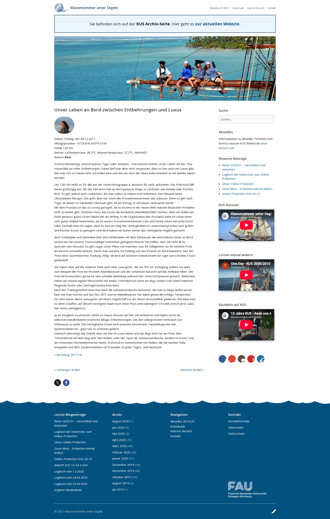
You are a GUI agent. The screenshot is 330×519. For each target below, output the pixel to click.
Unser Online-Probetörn (238, 184)
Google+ (232, 359)
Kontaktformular (239, 421)
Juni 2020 (118, 427)
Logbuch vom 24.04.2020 (70, 477)
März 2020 (119, 446)
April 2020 (119, 440)
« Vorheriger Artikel (67, 370)
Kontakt (272, 8)
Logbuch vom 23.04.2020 (70, 484)
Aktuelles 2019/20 (219, 8)
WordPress (260, 359)
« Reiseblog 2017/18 (68, 355)
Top (272, 511)
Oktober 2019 (121, 477)
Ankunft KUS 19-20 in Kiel (70, 465)
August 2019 (120, 483)
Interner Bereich (255, 8)
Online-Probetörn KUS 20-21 (241, 194)
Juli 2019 (117, 489)
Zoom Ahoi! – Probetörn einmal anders (247, 189)
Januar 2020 (120, 458)
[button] (57, 382)
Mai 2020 (118, 433)
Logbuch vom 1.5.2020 (69, 471)
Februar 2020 (121, 452)
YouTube (251, 359)
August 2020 (120, 421)
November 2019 (123, 471)
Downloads (238, 8)
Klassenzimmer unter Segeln (94, 7)
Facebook (222, 359)
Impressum (235, 427)
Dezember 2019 (123, 465)
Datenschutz (236, 433)
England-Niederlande (68, 490)
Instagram (241, 359)
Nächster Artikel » (192, 370)
